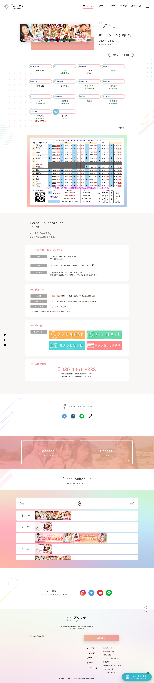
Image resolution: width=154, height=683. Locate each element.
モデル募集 (107, 655)
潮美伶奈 (113, 85)
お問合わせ (101, 638)
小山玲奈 (89, 70)
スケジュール (107, 648)
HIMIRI (64, 116)
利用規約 (78, 377)
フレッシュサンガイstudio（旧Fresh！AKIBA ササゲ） (70, 265)
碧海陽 (89, 101)
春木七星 (40, 85)
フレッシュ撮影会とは (110, 658)
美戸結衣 (40, 116)
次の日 (126, 55)
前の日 (115, 55)
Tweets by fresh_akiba (37, 636)
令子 (40, 101)
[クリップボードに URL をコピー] (90, 415)
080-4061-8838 (78, 369)
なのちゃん (65, 85)
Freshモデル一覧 (109, 651)
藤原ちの (64, 101)
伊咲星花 (113, 101)
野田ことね (89, 85)
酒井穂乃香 (40, 70)
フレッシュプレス (109, 669)
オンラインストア (109, 672)
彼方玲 (113, 70)
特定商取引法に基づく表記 (112, 665)
